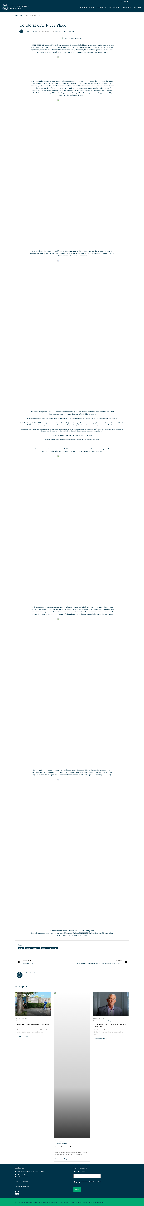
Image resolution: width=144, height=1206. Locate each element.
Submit (77, 1189)
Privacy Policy (62, 1202)
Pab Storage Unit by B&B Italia (34, 423)
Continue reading (22, 1036)
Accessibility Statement (96, 1202)
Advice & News (126, 7)
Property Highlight (67, 31)
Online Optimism (81, 1202)
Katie (75, 933)
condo (21, 948)
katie (43, 948)
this (33, 418)
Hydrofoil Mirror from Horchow (55, 439)
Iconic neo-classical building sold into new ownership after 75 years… (99, 963)
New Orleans (113, 7)
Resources (137, 7)
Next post (119, 961)
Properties (100, 7)
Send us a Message (22, 1182)
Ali (91, 933)
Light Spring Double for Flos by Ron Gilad (79, 435)
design (28, 948)
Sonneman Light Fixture (50, 429)
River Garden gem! (28, 963)
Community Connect (100, 1021)
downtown (36, 948)
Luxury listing (52, 948)
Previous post (26, 961)
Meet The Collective (87, 7)
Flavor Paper (49, 775)
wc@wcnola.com (22, 1177)
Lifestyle (21, 15)
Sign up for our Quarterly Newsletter (88, 1182)
